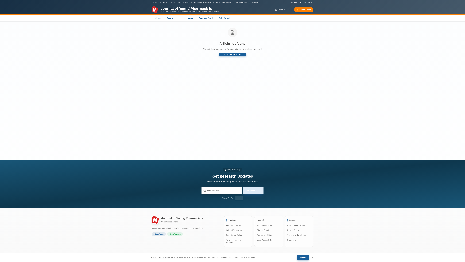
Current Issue (172, 18)
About (166, 2)
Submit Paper (305, 10)
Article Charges (223, 2)
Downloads (241, 2)
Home (155, 2)
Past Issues (188, 18)
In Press (157, 18)
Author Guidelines (202, 2)
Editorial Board (181, 2)
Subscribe (252, 190)
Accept (303, 257)
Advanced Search (206, 18)
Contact (256, 2)
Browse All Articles (232, 54)
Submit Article (225, 18)
